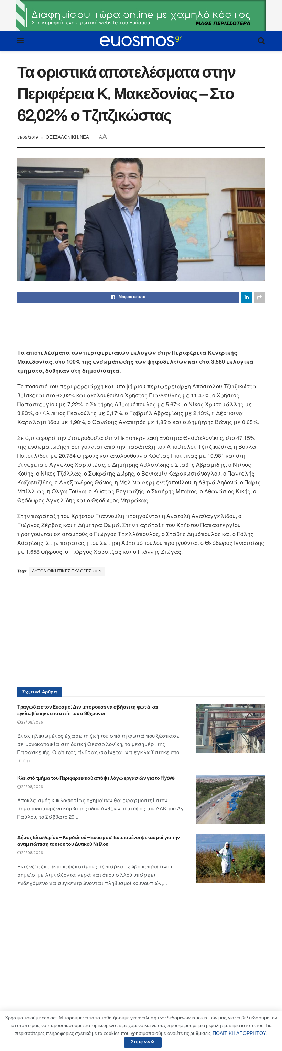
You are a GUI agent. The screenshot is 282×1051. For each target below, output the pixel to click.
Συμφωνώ (143, 1042)
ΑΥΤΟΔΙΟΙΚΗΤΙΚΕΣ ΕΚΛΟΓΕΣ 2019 (66, 571)
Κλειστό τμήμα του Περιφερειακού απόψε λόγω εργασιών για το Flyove (96, 778)
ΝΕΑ (84, 137)
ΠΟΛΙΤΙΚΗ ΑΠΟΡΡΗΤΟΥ (239, 1033)
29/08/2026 (32, 722)
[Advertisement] (141, 325)
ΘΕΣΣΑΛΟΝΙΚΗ (62, 137)
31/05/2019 (27, 137)
